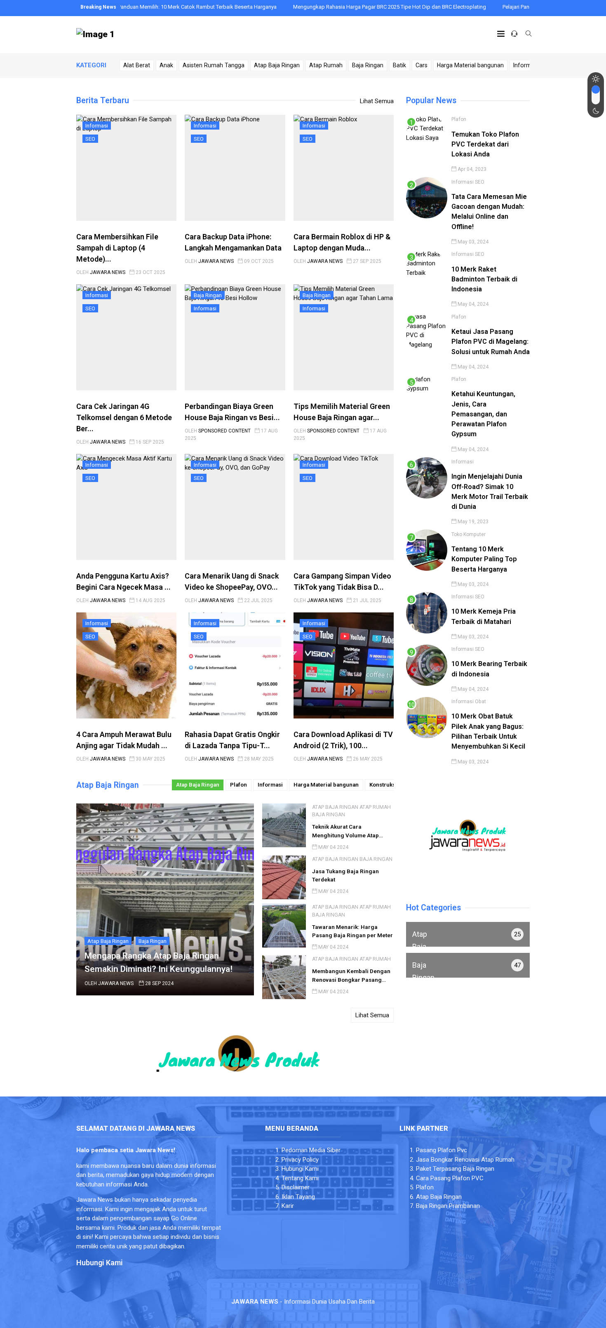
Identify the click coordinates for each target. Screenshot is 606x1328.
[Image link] (95, 34)
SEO (90, 138)
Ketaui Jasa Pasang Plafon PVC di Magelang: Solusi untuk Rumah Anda (490, 341)
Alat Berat (136, 65)
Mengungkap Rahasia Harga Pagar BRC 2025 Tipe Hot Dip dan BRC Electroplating (347, 7)
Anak (166, 65)
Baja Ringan (367, 65)
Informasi (526, 65)
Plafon (238, 785)
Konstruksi (383, 785)
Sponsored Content (224, 431)
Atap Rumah (326, 65)
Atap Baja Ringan (277, 65)
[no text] (468, 934)
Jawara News (107, 272)
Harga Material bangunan (470, 65)
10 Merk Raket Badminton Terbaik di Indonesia (484, 279)
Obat (480, 701)
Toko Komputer (468, 534)
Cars (421, 65)
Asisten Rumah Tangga (213, 65)
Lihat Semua (377, 101)
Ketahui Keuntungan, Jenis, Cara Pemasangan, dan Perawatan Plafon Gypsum (483, 414)
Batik (399, 65)
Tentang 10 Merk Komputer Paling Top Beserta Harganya (484, 559)
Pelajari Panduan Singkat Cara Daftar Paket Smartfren (523, 7)
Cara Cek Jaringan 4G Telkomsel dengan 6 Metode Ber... (124, 417)
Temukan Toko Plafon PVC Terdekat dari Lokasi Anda (485, 144)
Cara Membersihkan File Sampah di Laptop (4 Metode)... (117, 247)
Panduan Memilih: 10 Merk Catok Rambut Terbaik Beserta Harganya (155, 7)
